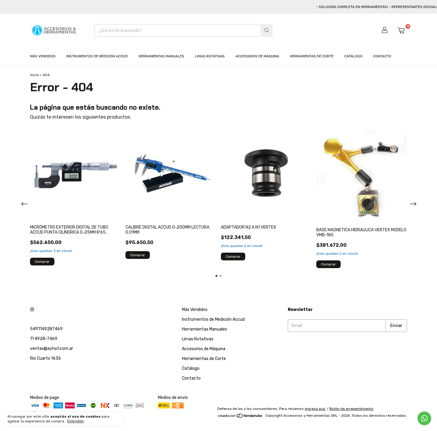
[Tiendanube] (240, 417)
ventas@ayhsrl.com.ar (51, 348)
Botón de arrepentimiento (351, 409)
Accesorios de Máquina (257, 56)
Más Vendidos (43, 56)
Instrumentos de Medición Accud (97, 56)
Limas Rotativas (210, 56)
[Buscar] (267, 30)
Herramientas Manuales (161, 56)
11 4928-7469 (43, 338)
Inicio (34, 75)
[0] (401, 30)
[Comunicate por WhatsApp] (424, 418)
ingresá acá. (315, 409)
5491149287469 (46, 328)
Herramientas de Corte (312, 56)
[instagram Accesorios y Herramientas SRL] (32, 309)
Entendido (75, 421)
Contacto (382, 56)
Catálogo (353, 56)
